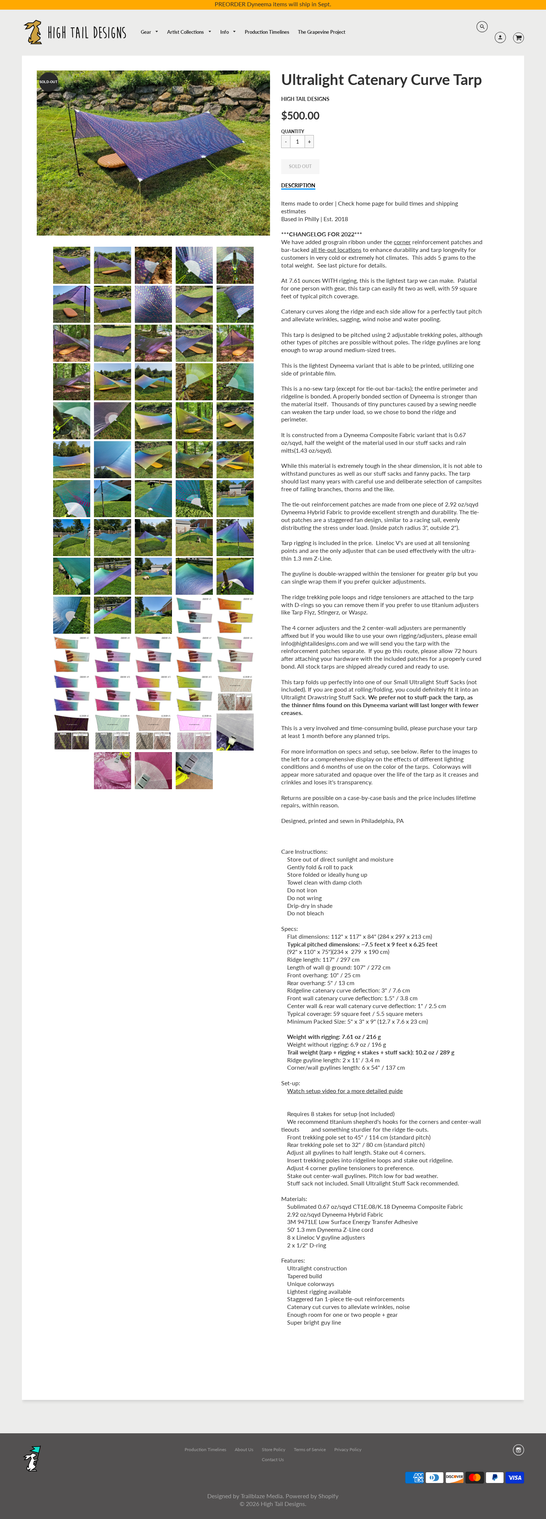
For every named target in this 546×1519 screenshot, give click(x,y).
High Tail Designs (305, 99)
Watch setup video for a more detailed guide (345, 1090)
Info (225, 32)
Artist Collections (186, 32)
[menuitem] (150, 32)
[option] (153, 153)
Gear (146, 32)
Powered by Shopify (312, 1495)
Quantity (292, 131)
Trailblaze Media (262, 1495)
